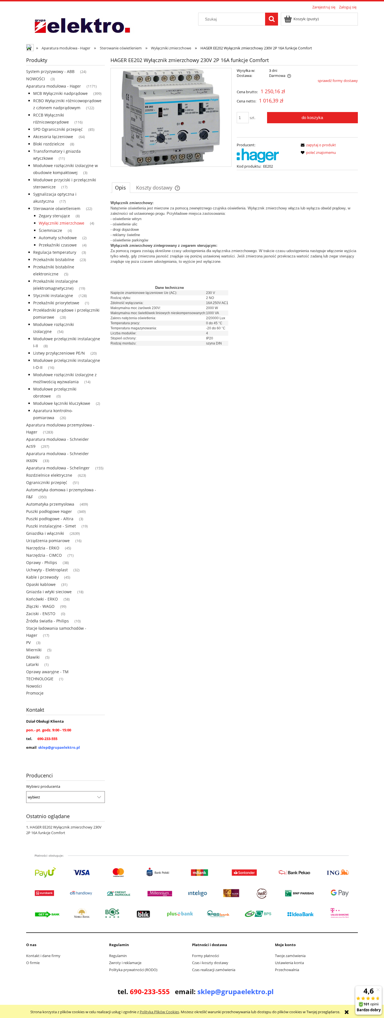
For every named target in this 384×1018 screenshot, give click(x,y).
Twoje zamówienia (290, 955)
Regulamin (118, 955)
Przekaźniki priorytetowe (56, 302)
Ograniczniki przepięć (46, 482)
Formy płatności (205, 955)
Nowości (34, 686)
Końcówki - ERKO (42, 599)
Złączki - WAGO (40, 606)
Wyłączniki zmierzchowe (61, 223)
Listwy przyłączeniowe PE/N (59, 353)
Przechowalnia (287, 969)
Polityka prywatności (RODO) (133, 969)
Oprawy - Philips (41, 562)
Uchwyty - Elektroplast (47, 569)
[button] (317, 144)
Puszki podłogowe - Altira (49, 518)
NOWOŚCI (35, 78)
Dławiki (33, 657)
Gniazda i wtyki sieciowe (49, 591)
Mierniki (34, 649)
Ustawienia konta (289, 962)
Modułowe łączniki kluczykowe (61, 403)
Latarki (32, 664)
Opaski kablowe (41, 584)
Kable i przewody (42, 577)
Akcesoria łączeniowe (53, 136)
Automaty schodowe (58, 237)
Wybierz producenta (43, 786)
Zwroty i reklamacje (125, 962)
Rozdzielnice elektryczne (49, 475)
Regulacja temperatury (54, 252)
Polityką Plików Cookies (159, 1011)
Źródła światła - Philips (47, 621)
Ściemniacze (50, 230)
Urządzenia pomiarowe (48, 540)
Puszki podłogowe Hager (49, 511)
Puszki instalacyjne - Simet (51, 526)
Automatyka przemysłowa (50, 504)
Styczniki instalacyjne (53, 295)
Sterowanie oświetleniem (56, 208)
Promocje (35, 693)
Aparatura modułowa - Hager (53, 86)
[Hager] (258, 155)
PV (28, 642)
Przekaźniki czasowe (58, 245)
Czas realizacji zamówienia (213, 969)
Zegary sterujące (54, 215)
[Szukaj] (271, 19)
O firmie (33, 962)
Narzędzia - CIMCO (44, 555)
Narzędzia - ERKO (42, 548)
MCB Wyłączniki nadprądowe (60, 93)
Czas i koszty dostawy (210, 962)
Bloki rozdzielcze (48, 144)
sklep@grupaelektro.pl (59, 747)
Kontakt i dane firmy (43, 955)
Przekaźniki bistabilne (53, 259)
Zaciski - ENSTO (40, 613)
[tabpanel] (234, 273)
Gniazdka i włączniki (45, 533)
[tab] (121, 187)
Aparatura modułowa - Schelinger (58, 468)
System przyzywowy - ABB (50, 71)
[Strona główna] (82, 26)
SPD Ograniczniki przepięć (58, 129)
